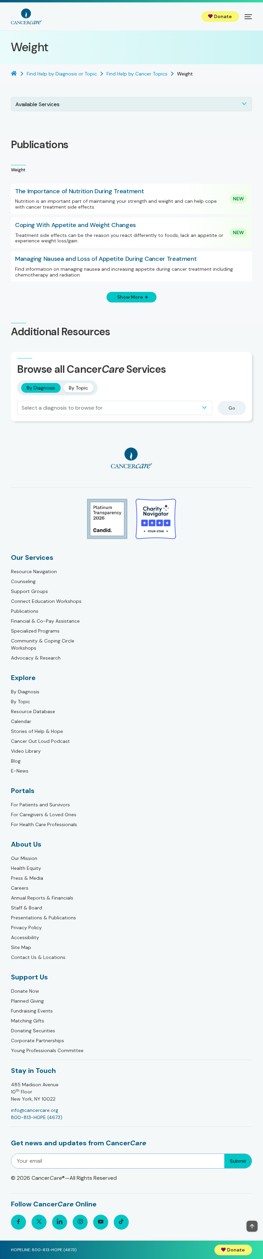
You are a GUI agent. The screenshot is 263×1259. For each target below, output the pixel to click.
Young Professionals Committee (47, 1050)
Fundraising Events (32, 1011)
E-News (19, 771)
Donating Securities (33, 1031)
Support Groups (29, 591)
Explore (23, 677)
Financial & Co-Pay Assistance (45, 621)
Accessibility (25, 937)
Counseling (23, 581)
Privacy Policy (26, 927)
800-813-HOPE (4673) (36, 1117)
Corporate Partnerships (37, 1040)
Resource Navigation (34, 571)
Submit (238, 1161)
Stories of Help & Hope (37, 731)
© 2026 (64, 1178)
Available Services (37, 104)
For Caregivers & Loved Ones (43, 814)
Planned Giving (27, 1001)
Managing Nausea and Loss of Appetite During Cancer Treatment (106, 259)
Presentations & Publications (43, 918)
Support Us (29, 977)
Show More (130, 297)
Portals (23, 790)
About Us (26, 844)
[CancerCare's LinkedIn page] (59, 1222)
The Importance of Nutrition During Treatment (79, 191)
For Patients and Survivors (40, 805)
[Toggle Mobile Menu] (248, 16)
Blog (16, 761)
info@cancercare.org (34, 1110)
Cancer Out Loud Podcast (40, 741)
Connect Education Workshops (46, 601)
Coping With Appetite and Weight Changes (75, 225)
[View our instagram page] (80, 1222)
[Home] (26, 16)
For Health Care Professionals (44, 824)
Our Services (32, 557)
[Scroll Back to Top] (252, 1226)
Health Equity (26, 868)
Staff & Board (26, 908)
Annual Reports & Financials (42, 898)
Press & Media (27, 878)
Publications (24, 611)
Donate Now (25, 991)
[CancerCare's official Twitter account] (39, 1222)
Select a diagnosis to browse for (62, 407)
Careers (19, 888)
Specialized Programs (35, 631)
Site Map (21, 947)
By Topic (78, 388)
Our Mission (24, 858)
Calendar (21, 721)
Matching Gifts (27, 1021)
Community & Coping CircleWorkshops (42, 644)
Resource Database (33, 711)
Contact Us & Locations (38, 957)
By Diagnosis (41, 388)
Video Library (26, 751)
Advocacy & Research (36, 658)
